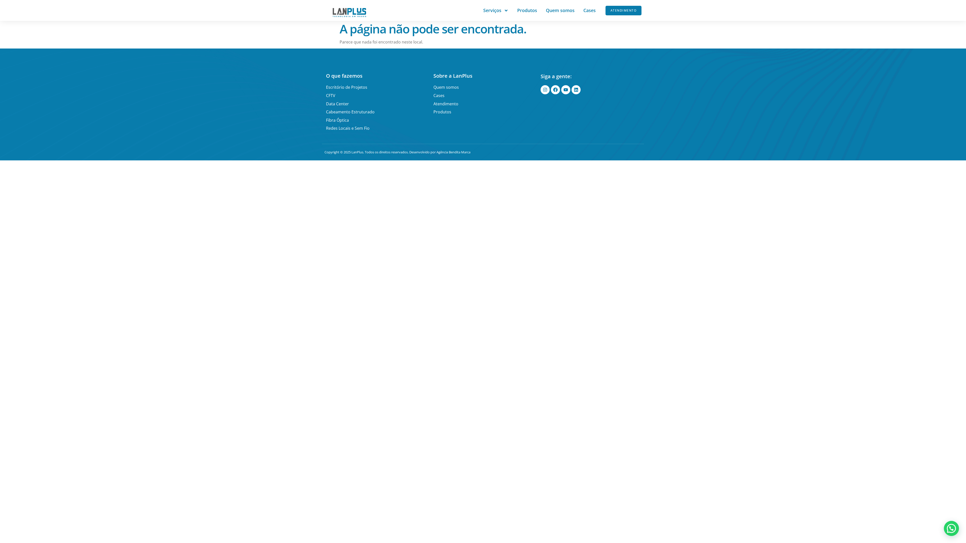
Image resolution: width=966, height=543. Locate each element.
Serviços (492, 10)
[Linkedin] (576, 89)
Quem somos (560, 10)
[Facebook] (555, 89)
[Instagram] (545, 89)
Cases (589, 10)
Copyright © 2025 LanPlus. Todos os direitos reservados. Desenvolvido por (380, 152)
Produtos (527, 10)
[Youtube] (565, 89)
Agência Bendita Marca (453, 152)
